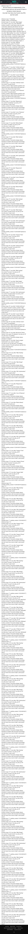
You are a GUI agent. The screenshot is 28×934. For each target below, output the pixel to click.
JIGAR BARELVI (10, 929)
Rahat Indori (20, 928)
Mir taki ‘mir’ (19, 926)
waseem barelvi (17, 929)
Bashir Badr (12, 926)
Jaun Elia (7, 926)
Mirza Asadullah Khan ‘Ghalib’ (10, 928)
